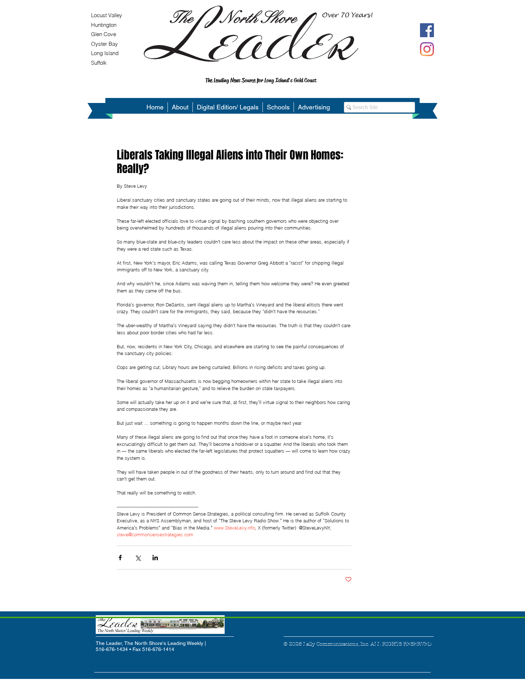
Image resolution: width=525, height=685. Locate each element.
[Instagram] (427, 49)
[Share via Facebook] (120, 557)
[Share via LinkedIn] (155, 557)
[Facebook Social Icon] (427, 30)
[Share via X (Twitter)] (137, 557)
